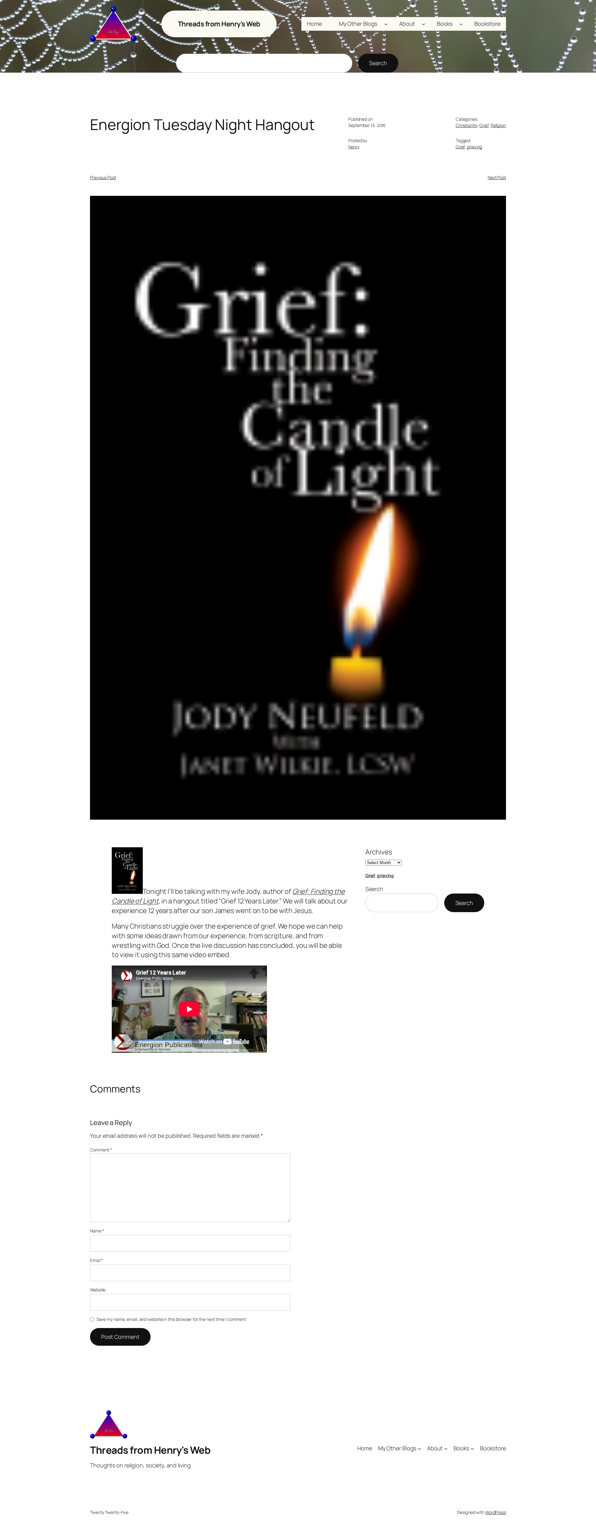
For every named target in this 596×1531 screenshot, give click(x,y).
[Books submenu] (461, 24)
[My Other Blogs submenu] (386, 24)
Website (98, 1290)
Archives (378, 852)
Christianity (466, 125)
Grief (484, 125)
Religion (498, 125)
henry (353, 147)
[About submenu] (423, 24)
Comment (101, 1150)
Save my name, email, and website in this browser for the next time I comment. (172, 1319)
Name (97, 1231)
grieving (474, 147)
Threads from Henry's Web (219, 24)
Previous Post (103, 177)
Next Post (497, 177)
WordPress (495, 1512)
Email (96, 1260)
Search (378, 63)
